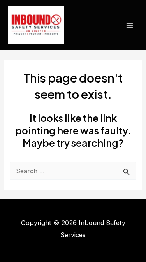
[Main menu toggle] (129, 25)
